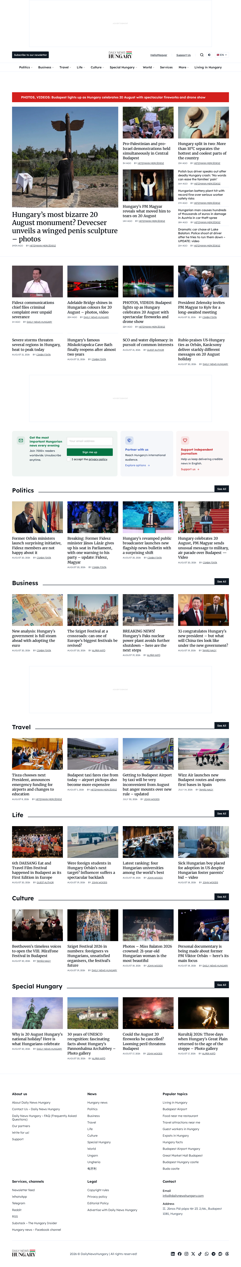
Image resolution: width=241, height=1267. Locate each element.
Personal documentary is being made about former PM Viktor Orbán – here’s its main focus (203, 953)
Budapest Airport (175, 1109)
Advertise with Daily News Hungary (112, 1210)
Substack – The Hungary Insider (34, 1223)
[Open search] (202, 55)
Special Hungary (122, 67)
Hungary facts (173, 1142)
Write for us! (20, 1132)
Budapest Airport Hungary (181, 1149)
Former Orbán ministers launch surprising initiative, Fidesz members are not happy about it (36, 545)
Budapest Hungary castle (181, 1162)
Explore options (135, 465)
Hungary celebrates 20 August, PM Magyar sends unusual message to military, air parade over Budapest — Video (203, 548)
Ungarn (92, 1155)
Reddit (16, 1210)
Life (79, 67)
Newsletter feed (23, 1190)
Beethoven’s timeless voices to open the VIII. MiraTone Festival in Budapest (36, 951)
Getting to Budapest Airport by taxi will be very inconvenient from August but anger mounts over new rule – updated (147, 784)
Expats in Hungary (176, 1135)
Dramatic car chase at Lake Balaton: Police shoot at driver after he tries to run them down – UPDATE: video (201, 235)
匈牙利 (91, 1168)
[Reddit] (220, 1254)
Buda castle (171, 1168)
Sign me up (89, 452)
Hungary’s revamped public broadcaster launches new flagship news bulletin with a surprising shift (147, 545)
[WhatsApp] (207, 1254)
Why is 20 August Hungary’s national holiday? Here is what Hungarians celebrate (37, 1039)
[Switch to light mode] (209, 54)
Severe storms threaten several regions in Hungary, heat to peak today (36, 345)
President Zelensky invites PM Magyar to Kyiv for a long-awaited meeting (201, 307)
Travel (64, 67)
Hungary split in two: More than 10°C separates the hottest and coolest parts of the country (202, 150)
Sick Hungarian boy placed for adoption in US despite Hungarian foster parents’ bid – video (201, 870)
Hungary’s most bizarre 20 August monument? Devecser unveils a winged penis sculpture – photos (65, 226)
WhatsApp (19, 1196)
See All (221, 489)
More (182, 67)
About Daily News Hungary (31, 1102)
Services (166, 67)
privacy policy (98, 459)
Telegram (18, 1203)
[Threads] (227, 1254)
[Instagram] (186, 1254)
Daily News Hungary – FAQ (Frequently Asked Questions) (44, 1117)
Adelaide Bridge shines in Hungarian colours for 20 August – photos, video (89, 307)
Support (18, 1139)
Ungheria (93, 1162)
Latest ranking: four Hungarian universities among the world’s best (143, 868)
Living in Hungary (208, 67)
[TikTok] (200, 1254)
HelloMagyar (158, 55)
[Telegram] (213, 1254)
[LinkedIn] (173, 1254)
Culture (96, 67)
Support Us (183, 55)
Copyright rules (98, 1190)
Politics (24, 67)
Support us (188, 469)
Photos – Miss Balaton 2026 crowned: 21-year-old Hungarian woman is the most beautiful (147, 953)
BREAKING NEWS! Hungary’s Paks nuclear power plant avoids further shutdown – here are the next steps (146, 640)
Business (44, 67)
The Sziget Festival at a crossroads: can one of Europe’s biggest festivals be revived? (92, 638)
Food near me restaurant (180, 1116)
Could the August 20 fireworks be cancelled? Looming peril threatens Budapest (144, 1041)
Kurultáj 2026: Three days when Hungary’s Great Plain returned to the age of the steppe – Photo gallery (203, 1041)
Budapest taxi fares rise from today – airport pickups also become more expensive (92, 780)
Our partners (21, 1126)
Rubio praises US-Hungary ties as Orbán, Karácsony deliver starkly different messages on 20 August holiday (201, 349)
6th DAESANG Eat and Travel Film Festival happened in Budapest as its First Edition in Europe (36, 870)
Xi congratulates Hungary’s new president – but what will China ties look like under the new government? (203, 638)
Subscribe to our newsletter (30, 54)
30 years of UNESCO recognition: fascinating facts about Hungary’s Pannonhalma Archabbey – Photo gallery (91, 1043)
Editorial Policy (98, 1203)
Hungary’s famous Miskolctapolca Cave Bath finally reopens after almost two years (91, 347)
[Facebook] (180, 1254)
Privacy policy (97, 1196)
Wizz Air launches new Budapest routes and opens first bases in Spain (202, 780)
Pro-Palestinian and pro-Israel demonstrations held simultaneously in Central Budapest (146, 150)
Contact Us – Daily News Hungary (36, 1109)
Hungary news (97, 1102)
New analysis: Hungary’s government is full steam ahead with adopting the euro (34, 638)
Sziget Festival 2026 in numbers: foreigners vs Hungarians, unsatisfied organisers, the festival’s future (88, 956)
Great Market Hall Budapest (183, 1155)
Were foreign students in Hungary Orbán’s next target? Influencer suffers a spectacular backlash (91, 870)
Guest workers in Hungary (181, 1129)
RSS (15, 1216)
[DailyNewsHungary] (120, 54)
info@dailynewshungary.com (183, 1195)
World (147, 67)
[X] (193, 1254)
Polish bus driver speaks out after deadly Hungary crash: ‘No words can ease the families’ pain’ (202, 175)
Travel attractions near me (181, 1122)
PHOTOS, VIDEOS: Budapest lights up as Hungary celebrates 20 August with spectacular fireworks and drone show (113, 97)
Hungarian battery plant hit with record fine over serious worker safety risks (201, 194)
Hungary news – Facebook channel (36, 1229)
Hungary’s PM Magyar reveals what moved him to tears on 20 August (146, 211)
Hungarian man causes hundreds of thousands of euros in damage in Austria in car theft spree (202, 214)
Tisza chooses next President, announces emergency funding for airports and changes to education (33, 784)
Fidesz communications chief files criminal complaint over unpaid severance (33, 309)
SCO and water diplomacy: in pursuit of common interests (148, 342)
